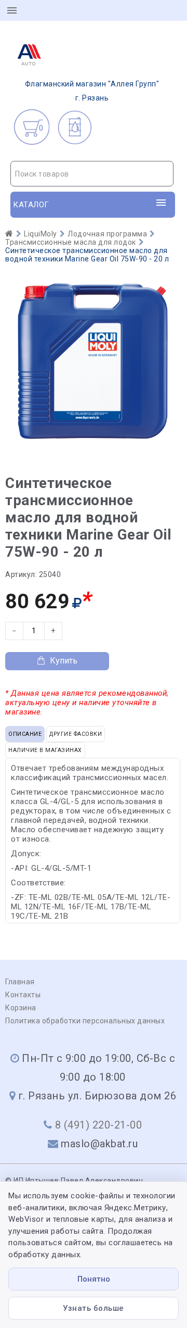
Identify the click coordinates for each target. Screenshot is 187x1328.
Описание (25, 734)
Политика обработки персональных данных (85, 1021)
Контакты (23, 995)
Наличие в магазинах (45, 750)
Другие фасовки (75, 734)
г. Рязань (92, 91)
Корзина (20, 1008)
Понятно (93, 1279)
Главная (20, 982)
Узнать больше (93, 1308)
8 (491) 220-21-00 (98, 1125)
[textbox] (92, 173)
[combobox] (91, 173)
